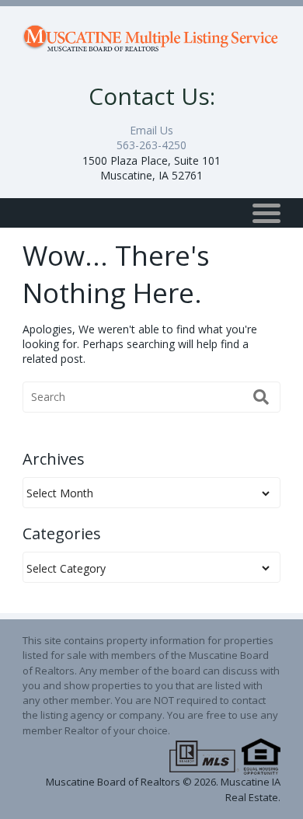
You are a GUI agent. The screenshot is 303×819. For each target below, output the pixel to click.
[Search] (261, 397)
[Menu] (266, 213)
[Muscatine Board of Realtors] (151, 34)
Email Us (151, 130)
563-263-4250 (151, 145)
